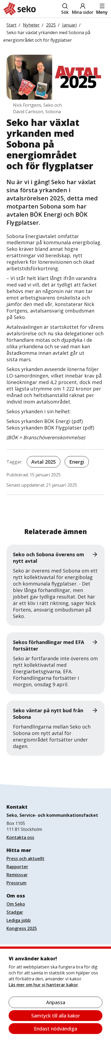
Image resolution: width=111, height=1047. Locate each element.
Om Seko (15, 904)
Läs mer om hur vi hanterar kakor (43, 985)
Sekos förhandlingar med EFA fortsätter (48, 645)
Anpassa (55, 1002)
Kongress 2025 (21, 928)
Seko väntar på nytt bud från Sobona (48, 713)
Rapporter (17, 867)
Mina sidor (82, 12)
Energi (76, 462)
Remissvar (17, 875)
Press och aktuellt (25, 858)
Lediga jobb (18, 920)
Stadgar (14, 912)
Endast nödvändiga (55, 1028)
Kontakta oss (20, 837)
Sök (65, 12)
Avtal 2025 (43, 462)
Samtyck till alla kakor (55, 1015)
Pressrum (16, 883)
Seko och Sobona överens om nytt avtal (48, 557)
